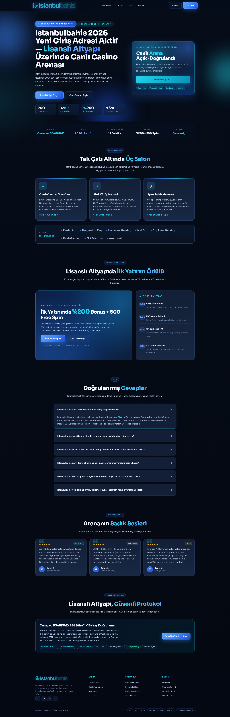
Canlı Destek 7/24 (169, 687)
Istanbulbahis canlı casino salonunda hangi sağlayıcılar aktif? (89, 409)
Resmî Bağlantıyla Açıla (176, 636)
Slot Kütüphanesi (96, 687)
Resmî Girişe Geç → (49, 95)
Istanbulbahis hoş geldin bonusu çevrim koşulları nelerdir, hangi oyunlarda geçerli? (100, 489)
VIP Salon (92, 695)
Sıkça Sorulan (168, 683)
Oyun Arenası (107, 5)
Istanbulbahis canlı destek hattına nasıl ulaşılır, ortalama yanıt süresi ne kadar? (98, 462)
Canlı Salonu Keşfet (79, 95)
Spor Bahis (93, 691)
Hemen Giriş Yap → (163, 79)
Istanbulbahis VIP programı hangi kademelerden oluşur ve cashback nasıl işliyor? (99, 476)
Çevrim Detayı (77, 338)
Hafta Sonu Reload (133, 691)
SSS (130, 5)
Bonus (120, 5)
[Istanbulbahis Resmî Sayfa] (54, 5)
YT (55, 698)
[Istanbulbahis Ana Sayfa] (51, 682)
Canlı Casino (94, 683)
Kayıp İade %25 (131, 687)
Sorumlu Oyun (168, 695)
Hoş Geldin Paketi (132, 683)
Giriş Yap (190, 5)
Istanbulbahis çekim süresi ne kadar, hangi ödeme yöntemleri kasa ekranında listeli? (101, 449)
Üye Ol (175, 5)
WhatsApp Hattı (168, 691)
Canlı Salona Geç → (49, 215)
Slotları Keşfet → (102, 215)
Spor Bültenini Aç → (158, 215)
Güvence (140, 5)
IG (49, 698)
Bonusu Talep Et (53, 338)
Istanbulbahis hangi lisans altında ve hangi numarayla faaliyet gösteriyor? (95, 436)
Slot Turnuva (130, 695)
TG (43, 698)
